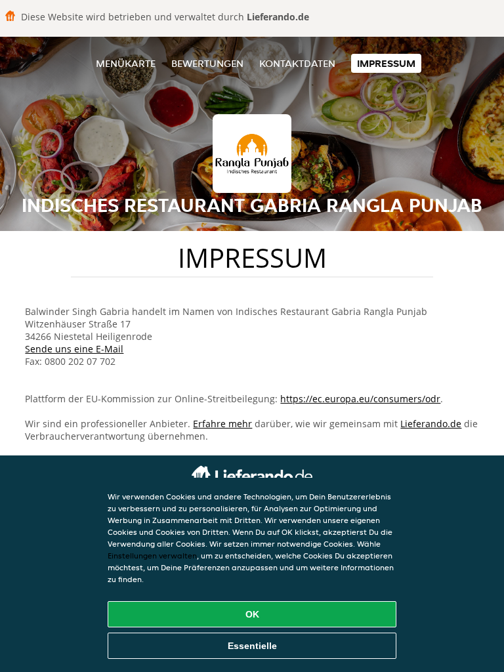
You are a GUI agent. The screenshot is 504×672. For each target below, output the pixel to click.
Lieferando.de (430, 423)
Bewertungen (207, 63)
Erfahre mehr (222, 423)
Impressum (386, 63)
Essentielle (252, 645)
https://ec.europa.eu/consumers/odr (360, 398)
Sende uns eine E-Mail (74, 349)
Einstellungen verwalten (152, 555)
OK (252, 614)
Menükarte (126, 63)
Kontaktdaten (297, 63)
